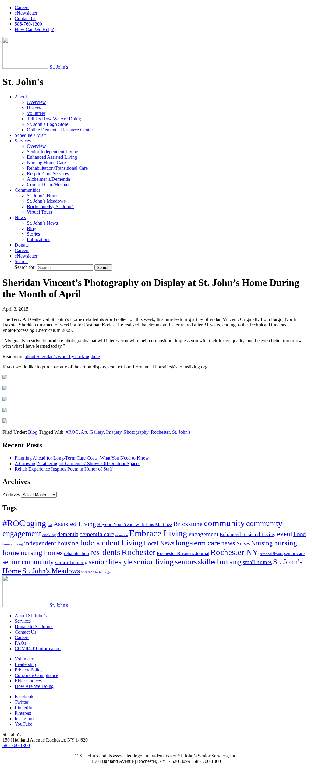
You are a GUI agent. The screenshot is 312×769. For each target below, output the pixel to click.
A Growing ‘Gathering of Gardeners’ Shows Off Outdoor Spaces (77, 463)
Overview (36, 102)
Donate (22, 244)
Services (23, 140)
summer (87, 572)
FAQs (20, 643)
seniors (186, 561)
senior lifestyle (111, 561)
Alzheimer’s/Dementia (48, 179)
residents (105, 552)
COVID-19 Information (38, 648)
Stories (33, 234)
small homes (257, 562)
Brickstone (188, 524)
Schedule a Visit (30, 135)
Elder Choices (28, 680)
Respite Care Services (48, 173)
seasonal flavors (271, 554)
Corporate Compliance (36, 675)
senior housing (71, 562)
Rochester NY (234, 552)
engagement (203, 534)
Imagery (114, 432)
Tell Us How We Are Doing (54, 118)
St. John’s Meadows (46, 201)
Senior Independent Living (52, 151)
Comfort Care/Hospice (48, 184)
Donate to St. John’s (34, 626)
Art (84, 432)
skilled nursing (220, 562)
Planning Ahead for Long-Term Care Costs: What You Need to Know (82, 458)
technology (103, 572)
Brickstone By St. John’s (50, 206)
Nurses (243, 543)
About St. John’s (31, 615)
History (34, 107)
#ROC (72, 432)
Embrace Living (158, 533)
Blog (31, 228)
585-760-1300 (28, 24)
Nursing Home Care (46, 162)
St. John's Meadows (51, 571)
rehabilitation (76, 553)
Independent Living (111, 542)
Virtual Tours (39, 212)
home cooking (12, 544)
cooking (49, 534)
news (228, 543)
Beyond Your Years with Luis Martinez (134, 524)
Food (299, 534)
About (21, 96)
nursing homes (42, 553)
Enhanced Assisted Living (52, 157)
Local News (159, 543)
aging (36, 523)
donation (121, 535)
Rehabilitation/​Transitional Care (57, 168)
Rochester (160, 432)
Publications (38, 239)
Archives (11, 494)
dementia (67, 534)
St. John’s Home (42, 195)
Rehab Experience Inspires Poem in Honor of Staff (63, 469)
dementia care (97, 534)
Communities (27, 190)
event (284, 534)
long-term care (198, 543)
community (224, 523)
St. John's (181, 432)
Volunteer (36, 113)
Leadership (25, 664)
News (20, 217)
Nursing (262, 543)
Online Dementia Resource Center (60, 129)
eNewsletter (26, 13)
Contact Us (25, 18)
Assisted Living (74, 524)
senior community (28, 562)
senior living (154, 561)
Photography (136, 432)
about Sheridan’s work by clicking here (62, 356)
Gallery (97, 432)
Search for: (26, 267)
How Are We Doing (34, 686)
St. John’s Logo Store (47, 124)
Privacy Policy (29, 669)
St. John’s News (42, 223)
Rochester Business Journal (183, 553)
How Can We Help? (34, 29)
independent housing (51, 543)
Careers (22, 7)
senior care (294, 553)
